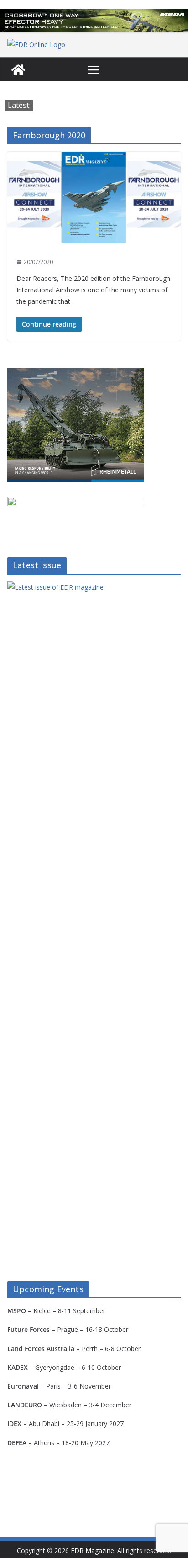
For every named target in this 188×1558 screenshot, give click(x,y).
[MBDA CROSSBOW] (94, 20)
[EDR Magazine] (18, 70)
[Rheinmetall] (75, 374)
